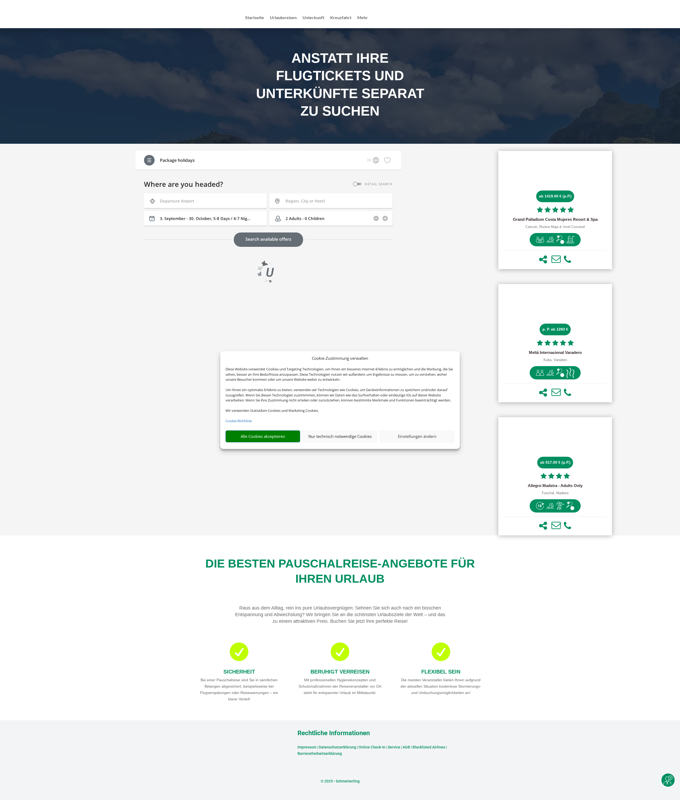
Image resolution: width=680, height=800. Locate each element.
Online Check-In (372, 747)
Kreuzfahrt (340, 18)
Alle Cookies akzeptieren (263, 436)
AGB (406, 747)
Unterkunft (313, 18)
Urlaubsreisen (283, 18)
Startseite (254, 18)
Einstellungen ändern (417, 436)
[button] (543, 259)
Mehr (362, 18)
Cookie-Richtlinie (239, 420)
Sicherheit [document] (239, 672)
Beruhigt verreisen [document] (340, 672)
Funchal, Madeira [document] (555, 493)
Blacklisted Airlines (429, 747)
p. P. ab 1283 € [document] (555, 329)
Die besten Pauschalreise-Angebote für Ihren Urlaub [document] (340, 571)
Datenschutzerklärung (337, 747)
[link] (555, 210)
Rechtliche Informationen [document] (334, 733)
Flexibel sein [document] (440, 672)
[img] (540, 239)
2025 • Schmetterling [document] (342, 781)
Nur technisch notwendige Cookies (340, 436)
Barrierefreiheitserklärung (320, 753)
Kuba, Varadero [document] (555, 360)
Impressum (307, 747)
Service (394, 747)
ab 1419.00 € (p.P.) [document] (555, 196)
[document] (555, 219)
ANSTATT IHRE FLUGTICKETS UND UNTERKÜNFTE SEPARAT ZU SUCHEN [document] (340, 84)
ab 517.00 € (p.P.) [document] (555, 462)
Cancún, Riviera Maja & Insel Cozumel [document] (555, 227)
